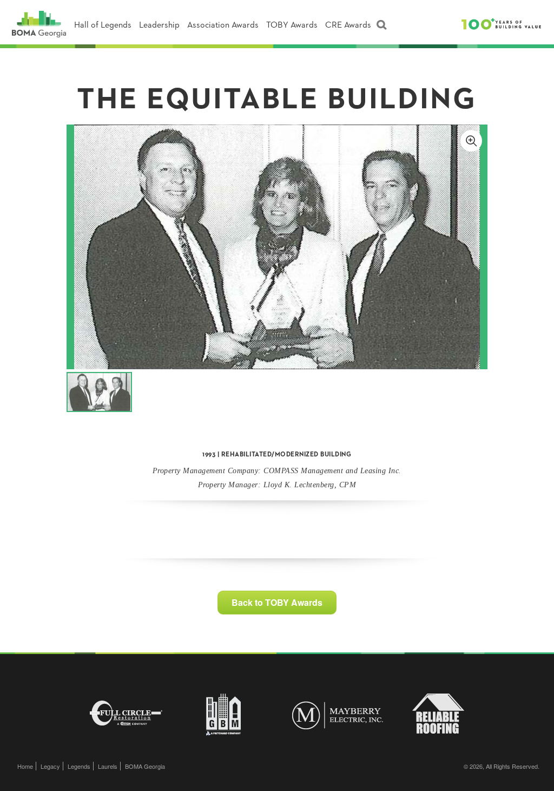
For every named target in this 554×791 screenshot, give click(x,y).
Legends (79, 766)
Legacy (50, 766)
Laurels (107, 766)
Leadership (159, 25)
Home (25, 766)
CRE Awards (348, 25)
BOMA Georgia (145, 766)
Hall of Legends (102, 25)
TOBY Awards (292, 25)
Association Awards (223, 25)
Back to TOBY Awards (277, 602)
